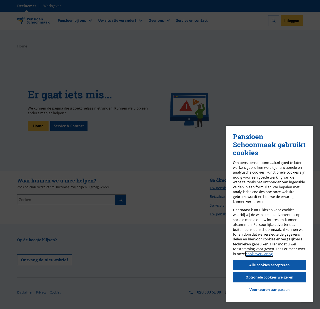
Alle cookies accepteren (269, 265)
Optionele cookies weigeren (269, 277)
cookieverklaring (259, 254)
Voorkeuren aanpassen (269, 289)
